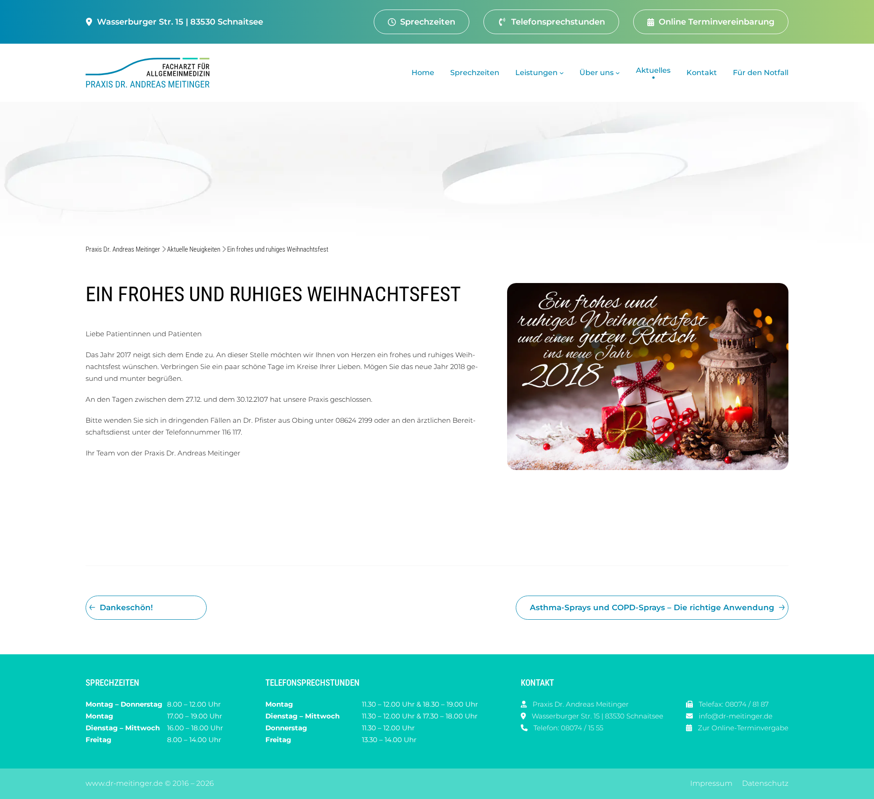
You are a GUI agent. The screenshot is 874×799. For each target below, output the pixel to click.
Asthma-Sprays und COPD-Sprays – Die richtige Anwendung (652, 607)
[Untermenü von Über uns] (617, 73)
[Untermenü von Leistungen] (561, 73)
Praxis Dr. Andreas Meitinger (123, 249)
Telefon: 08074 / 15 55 (568, 727)
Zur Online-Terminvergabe (743, 727)
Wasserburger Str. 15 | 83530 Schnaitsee (597, 716)
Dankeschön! (126, 607)
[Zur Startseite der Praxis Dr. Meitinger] (150, 73)
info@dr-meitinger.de (735, 716)
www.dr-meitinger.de (124, 783)
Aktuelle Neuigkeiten (193, 249)
